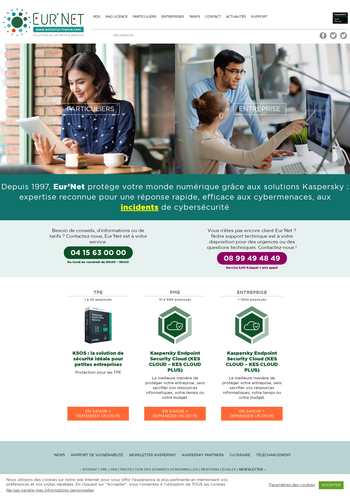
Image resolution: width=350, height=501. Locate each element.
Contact (213, 16)
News (59, 455)
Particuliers (144, 16)
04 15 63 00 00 (98, 253)
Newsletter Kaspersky (152, 455)
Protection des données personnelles (159, 469)
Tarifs (194, 16)
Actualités (236, 16)
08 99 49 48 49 (252, 258)
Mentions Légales (218, 469)
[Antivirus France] (343, 38)
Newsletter (251, 469)
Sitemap (89, 469)
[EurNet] (323, 38)
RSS (114, 469)
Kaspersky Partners (203, 455)
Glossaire (240, 455)
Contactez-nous (84, 236)
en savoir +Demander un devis (98, 414)
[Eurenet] (333, 38)
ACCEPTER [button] (331, 485)
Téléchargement (273, 455)
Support (259, 16)
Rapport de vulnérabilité (97, 455)
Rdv (96, 16)
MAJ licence (117, 16)
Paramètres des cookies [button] (292, 485)
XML (104, 469)
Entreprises (172, 16)
